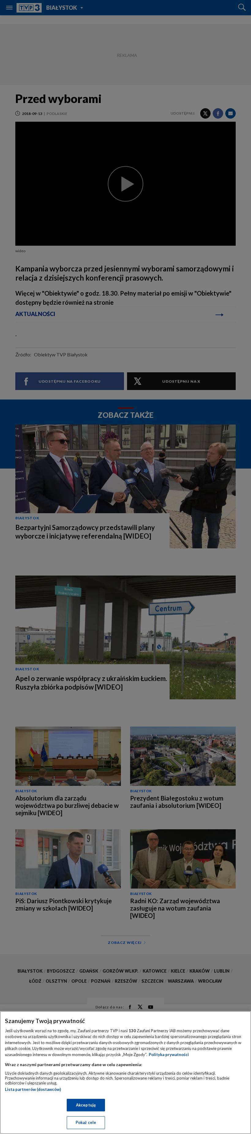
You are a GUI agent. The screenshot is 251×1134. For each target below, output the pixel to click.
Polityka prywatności (169, 1054)
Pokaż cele (86, 1122)
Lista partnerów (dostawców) (33, 1089)
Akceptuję (86, 1105)
